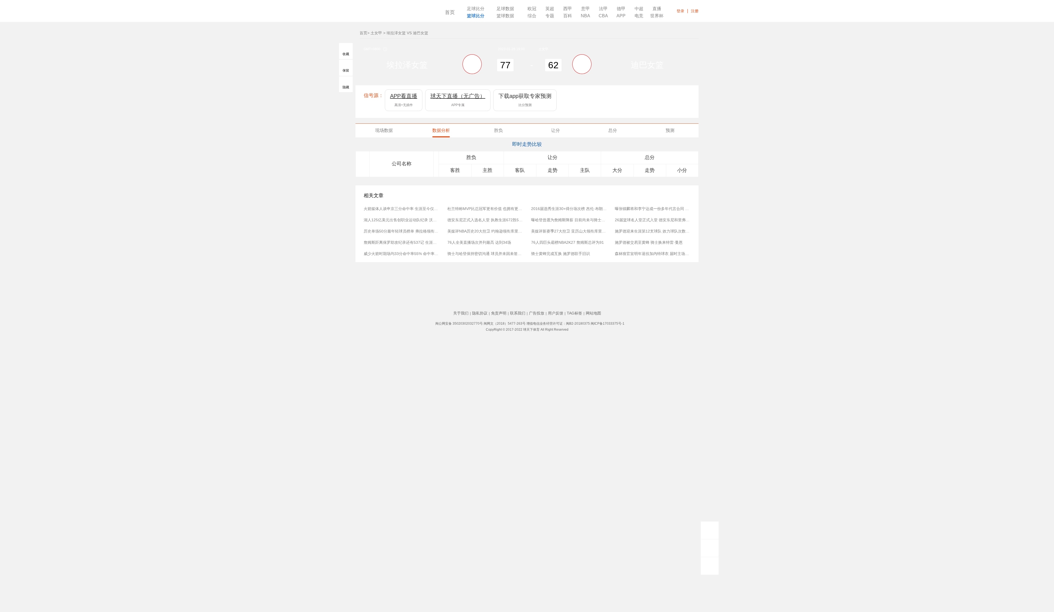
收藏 (346, 55)
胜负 (498, 130)
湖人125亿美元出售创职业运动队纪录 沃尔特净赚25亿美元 (401, 220)
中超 (639, 9)
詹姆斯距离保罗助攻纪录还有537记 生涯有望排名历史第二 (401, 242)
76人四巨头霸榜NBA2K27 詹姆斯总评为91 (567, 242)
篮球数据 (505, 16)
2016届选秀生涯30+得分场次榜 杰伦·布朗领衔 (569, 208)
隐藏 (346, 88)
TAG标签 (574, 313)
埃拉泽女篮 (407, 64)
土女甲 (376, 33)
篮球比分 (475, 16)
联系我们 (517, 313)
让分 (555, 130)
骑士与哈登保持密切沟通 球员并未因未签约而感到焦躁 (485, 253)
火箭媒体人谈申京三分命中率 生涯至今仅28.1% (401, 208)
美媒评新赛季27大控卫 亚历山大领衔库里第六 (569, 231)
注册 (695, 11)
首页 (450, 12)
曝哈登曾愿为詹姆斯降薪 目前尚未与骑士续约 (569, 220)
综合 (532, 16)
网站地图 (593, 313)
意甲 (585, 9)
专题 (549, 16)
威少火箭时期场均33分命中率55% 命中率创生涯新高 (401, 253)
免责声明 (498, 313)
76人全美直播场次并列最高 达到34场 (479, 242)
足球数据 (505, 9)
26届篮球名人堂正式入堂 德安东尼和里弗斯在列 (652, 220)
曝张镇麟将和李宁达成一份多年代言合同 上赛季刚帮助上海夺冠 (652, 208)
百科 (567, 16)
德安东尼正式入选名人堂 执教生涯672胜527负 (485, 220)
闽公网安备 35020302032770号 (459, 323)
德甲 (621, 9)
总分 (612, 130)
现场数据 (384, 130)
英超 (549, 9)
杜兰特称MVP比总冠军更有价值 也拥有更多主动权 (485, 208)
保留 (346, 72)
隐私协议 (479, 313)
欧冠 (532, 9)
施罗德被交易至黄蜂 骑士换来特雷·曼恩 (649, 242)
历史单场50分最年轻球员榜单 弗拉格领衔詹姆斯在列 (401, 231)
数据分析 (441, 130)
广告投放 (536, 313)
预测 (670, 130)
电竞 (639, 16)
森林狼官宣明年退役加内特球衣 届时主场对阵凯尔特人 (652, 253)
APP (621, 16)
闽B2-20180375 (578, 323)
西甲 (567, 9)
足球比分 (475, 9)
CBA (603, 16)
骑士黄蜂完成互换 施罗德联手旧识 (560, 253)
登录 (680, 11)
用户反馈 (555, 313)
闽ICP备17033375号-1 (607, 323)
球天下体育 (393, 13)
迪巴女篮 (647, 64)
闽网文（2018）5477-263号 (505, 323)
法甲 (603, 9)
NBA (585, 16)
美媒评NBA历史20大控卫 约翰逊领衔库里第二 (485, 231)
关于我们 (461, 313)
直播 (656, 9)
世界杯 (656, 16)
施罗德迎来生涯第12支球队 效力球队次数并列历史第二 (652, 231)
